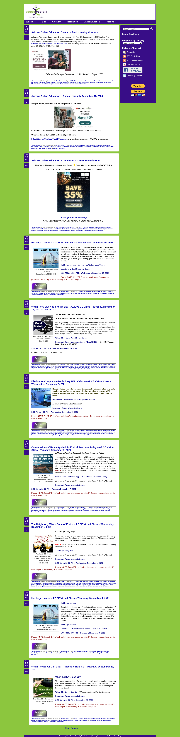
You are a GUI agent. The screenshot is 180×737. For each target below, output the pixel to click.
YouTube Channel (133, 64)
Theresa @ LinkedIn (134, 76)
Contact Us (130, 52)
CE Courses (67, 228)
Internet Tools (105, 432)
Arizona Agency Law (95, 581)
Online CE (73, 82)
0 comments (36, 81)
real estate (99, 82)
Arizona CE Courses (86, 507)
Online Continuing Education (86, 82)
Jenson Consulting (115, 736)
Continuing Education (38, 82)
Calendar (56, 22)
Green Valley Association (39, 584)
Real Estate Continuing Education (48, 83)
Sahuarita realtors (70, 586)
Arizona (76, 81)
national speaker (75, 653)
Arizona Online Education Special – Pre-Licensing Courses (64, 32)
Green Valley (112, 583)
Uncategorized (60, 145)
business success (107, 291)
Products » (111, 22)
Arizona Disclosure (109, 430)
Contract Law (46, 720)
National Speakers (104, 228)
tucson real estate (97, 230)
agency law (78, 581)
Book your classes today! (74, 217)
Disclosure (82, 432)
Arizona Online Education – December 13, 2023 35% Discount (65, 160)
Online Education (92, 22)
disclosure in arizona (93, 432)
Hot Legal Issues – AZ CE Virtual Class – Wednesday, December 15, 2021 (72, 242)
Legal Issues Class (63, 653)
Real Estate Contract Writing (91, 367)
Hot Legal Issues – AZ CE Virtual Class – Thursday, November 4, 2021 (70, 598)
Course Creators (51, 82)
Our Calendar (60, 81)
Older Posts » (71, 728)
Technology (56, 435)
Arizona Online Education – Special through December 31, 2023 (67, 96)
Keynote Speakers (63, 82)
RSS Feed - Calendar (134, 60)
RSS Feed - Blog (133, 56)
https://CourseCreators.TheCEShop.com (49, 44)
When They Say (75, 369)
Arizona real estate (109, 81)
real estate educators (45, 148)
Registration (72, 22)
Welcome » (31, 22)
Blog (44, 22)
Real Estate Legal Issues (98, 653)
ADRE (71, 81)
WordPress (70, 736)
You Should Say (86, 369)
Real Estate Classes (52, 367)
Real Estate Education (67, 83)
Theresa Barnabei (80, 83)
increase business (63, 293)
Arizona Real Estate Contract (53, 228)
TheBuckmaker (86, 736)
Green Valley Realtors (55, 584)
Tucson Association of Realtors (81, 230)
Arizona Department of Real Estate (91, 81)
